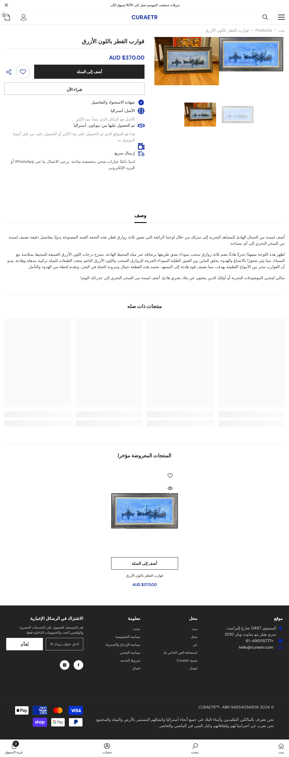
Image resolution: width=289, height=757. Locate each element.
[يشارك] (10, 72)
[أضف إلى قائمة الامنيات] (23, 72)
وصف (140, 215)
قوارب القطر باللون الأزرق (144, 575)
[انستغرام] (64, 665)
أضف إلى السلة (89, 71)
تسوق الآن (118, 5)
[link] (251, 414)
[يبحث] (265, 17)
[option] (238, 114)
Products (263, 30)
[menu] (281, 17)
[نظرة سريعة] (170, 488)
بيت (282, 30)
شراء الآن (74, 89)
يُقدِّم (25, 644)
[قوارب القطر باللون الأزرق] (144, 510)
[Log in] (24, 17)
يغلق (6, 5)
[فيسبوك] (78, 665)
